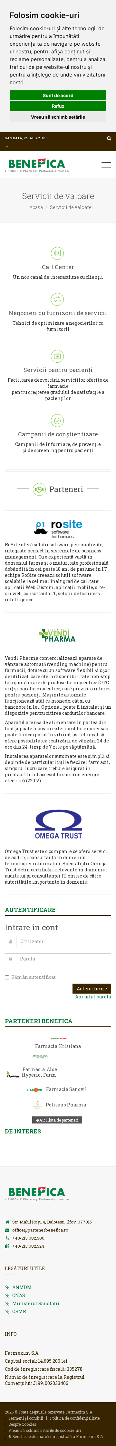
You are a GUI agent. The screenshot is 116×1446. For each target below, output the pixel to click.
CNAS (18, 1295)
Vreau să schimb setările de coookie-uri (44, 1430)
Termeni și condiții (25, 1418)
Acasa (36, 207)
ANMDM (22, 1287)
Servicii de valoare (71, 207)
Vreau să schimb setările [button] (58, 117)
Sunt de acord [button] (58, 95)
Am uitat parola (93, 997)
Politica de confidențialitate (75, 1418)
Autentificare (92, 989)
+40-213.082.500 (28, 1238)
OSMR (19, 1311)
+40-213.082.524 (28, 1246)
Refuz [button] (58, 106)
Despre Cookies (22, 1424)
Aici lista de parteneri (58, 1120)
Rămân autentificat (33, 977)
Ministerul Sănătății (36, 1303)
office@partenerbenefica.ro (40, 1230)
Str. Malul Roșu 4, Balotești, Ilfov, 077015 (52, 1222)
